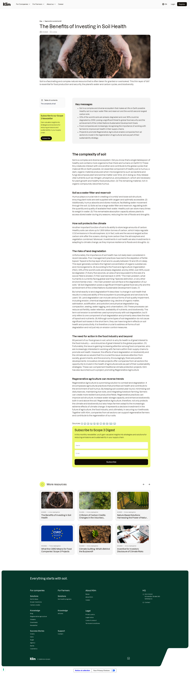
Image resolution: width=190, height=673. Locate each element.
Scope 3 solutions (36, 602)
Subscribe (46, 138)
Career (61, 4)
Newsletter (34, 625)
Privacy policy (90, 614)
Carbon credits (35, 605)
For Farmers (37, 4)
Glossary (33, 619)
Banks (32, 646)
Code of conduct (91, 620)
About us (50, 4)
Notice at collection (82, 670)
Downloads (34, 622)
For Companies (22, 4)
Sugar (32, 640)
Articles (60, 613)
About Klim (89, 597)
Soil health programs (64, 599)
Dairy (32, 637)
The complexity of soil (48, 104)
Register (182, 4)
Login (173, 4)
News (87, 594)
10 (111, 423)
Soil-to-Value (34, 599)
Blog (41, 21)
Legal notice (90, 617)
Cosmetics (33, 649)
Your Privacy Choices (101, 670)
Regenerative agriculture (38, 616)
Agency (32, 643)
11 (114, 423)
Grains (32, 634)
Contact (60, 634)
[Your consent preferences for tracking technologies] (3, 669)
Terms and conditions (93, 623)
